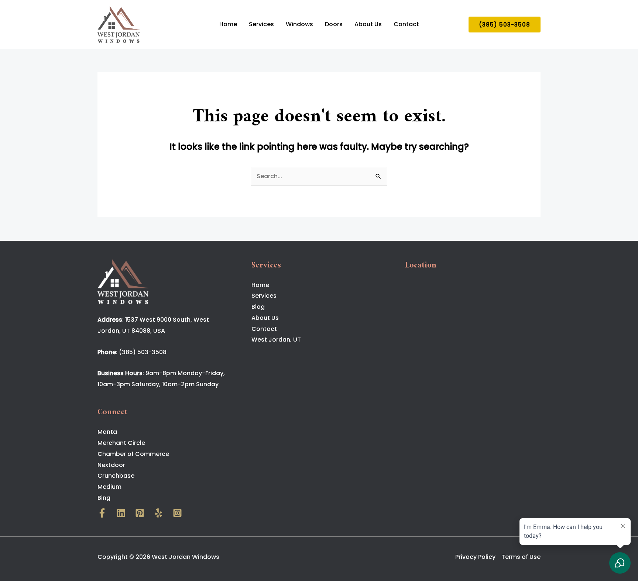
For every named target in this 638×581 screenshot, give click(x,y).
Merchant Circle (121, 443)
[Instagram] (177, 513)
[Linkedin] (121, 513)
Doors (334, 24)
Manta (107, 432)
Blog (258, 306)
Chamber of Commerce (133, 454)
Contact (406, 24)
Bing (103, 498)
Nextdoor (111, 465)
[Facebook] (102, 513)
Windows (299, 24)
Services (261, 24)
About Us (368, 24)
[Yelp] (158, 513)
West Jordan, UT (276, 339)
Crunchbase (115, 475)
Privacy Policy (475, 557)
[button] (505, 24)
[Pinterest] (139, 513)
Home (228, 24)
